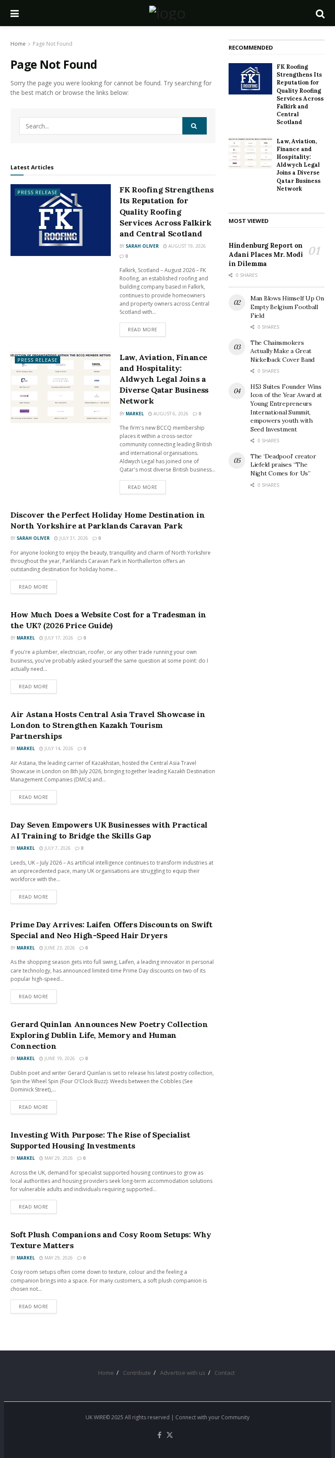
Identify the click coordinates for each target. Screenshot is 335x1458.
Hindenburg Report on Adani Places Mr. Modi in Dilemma (266, 254)
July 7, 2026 (57, 848)
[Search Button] (320, 13)
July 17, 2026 (58, 638)
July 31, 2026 (73, 538)
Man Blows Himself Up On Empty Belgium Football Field (287, 306)
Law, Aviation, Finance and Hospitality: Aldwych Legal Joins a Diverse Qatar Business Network (164, 379)
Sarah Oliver (142, 246)
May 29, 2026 (58, 1158)
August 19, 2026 (186, 246)
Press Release (37, 192)
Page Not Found (52, 43)
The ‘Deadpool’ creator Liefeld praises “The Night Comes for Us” (283, 464)
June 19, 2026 (59, 1058)
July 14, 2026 (58, 748)
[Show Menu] (14, 13)
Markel (135, 414)
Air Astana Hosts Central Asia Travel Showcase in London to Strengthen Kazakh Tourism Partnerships (107, 725)
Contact (225, 1373)
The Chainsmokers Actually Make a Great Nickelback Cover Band (282, 351)
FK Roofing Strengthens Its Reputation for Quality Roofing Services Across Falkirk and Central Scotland (167, 212)
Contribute (137, 1373)
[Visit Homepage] (167, 13)
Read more (147, 329)
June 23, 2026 (59, 948)
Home (18, 43)
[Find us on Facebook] (159, 1435)
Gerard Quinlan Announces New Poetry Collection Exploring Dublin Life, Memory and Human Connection (109, 1035)
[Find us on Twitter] (169, 1435)
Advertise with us (182, 1373)
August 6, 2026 (170, 414)
